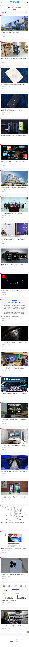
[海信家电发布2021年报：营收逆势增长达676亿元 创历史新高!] (14, 178)
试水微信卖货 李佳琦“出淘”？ (8, 600)
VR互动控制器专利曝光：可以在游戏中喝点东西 (13, 522)
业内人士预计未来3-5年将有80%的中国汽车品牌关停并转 (14, 626)
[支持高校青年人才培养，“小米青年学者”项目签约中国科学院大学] (14, 204)
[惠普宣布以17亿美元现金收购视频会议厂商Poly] (14, 436)
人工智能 (4, 60)
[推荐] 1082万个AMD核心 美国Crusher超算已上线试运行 (14, 264)
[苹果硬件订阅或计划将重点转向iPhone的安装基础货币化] (14, 488)
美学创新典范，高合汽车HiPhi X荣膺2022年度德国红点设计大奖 (14, 342)
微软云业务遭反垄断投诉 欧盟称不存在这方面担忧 (14, 471)
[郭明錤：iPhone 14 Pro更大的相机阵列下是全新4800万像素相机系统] (14, 565)
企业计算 (4, 267)
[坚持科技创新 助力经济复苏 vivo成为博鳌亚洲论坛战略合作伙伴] (14, 230)
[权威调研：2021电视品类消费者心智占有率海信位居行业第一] (14, 410)
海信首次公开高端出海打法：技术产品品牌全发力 (13, 393)
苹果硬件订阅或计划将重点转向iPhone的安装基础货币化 (14, 497)
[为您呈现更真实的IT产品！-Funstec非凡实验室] (14, 2)
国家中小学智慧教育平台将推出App (10, 316)
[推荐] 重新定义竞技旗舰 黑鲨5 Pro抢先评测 (12, 110)
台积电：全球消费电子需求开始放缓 (10, 32)
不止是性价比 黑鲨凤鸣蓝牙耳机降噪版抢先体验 (13, 84)
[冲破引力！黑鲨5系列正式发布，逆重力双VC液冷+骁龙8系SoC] (14, 126)
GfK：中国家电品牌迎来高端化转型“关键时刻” (12, 368)
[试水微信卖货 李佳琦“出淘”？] (14, 591)
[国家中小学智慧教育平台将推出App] (14, 307)
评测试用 (4, 112)
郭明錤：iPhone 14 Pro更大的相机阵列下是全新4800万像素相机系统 (14, 574)
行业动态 (4, 34)
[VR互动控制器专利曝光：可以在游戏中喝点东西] (14, 513)
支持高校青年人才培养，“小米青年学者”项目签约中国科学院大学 (14, 213)
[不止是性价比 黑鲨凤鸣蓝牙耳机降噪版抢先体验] (14, 75)
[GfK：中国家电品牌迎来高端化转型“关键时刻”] (14, 359)
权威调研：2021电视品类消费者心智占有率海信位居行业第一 (14, 419)
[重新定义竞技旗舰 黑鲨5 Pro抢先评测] (14, 101)
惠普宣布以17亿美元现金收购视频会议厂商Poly (13, 445)
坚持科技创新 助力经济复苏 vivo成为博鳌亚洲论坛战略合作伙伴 (14, 239)
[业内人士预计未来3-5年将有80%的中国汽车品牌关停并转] (14, 617)
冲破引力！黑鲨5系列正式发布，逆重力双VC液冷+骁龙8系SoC (14, 135)
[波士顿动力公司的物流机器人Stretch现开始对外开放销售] (14, 49)
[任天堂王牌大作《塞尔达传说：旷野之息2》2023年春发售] (14, 281)
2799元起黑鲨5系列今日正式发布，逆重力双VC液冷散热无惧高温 (14, 161)
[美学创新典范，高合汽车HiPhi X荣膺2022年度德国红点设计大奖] (14, 333)
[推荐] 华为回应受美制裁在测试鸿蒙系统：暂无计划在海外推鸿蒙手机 (14, 548)
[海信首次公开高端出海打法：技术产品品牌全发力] (14, 384)
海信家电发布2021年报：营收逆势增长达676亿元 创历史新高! (14, 187)
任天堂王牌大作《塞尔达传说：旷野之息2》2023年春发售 (14, 290)
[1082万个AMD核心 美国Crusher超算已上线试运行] (14, 256)
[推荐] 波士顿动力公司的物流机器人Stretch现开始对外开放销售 (14, 58)
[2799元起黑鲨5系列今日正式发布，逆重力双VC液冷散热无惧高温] (14, 152)
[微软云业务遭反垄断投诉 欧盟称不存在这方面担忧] (14, 462)
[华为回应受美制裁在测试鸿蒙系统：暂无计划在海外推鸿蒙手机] (14, 539)
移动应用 (4, 138)
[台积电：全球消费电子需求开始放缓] (14, 23)
